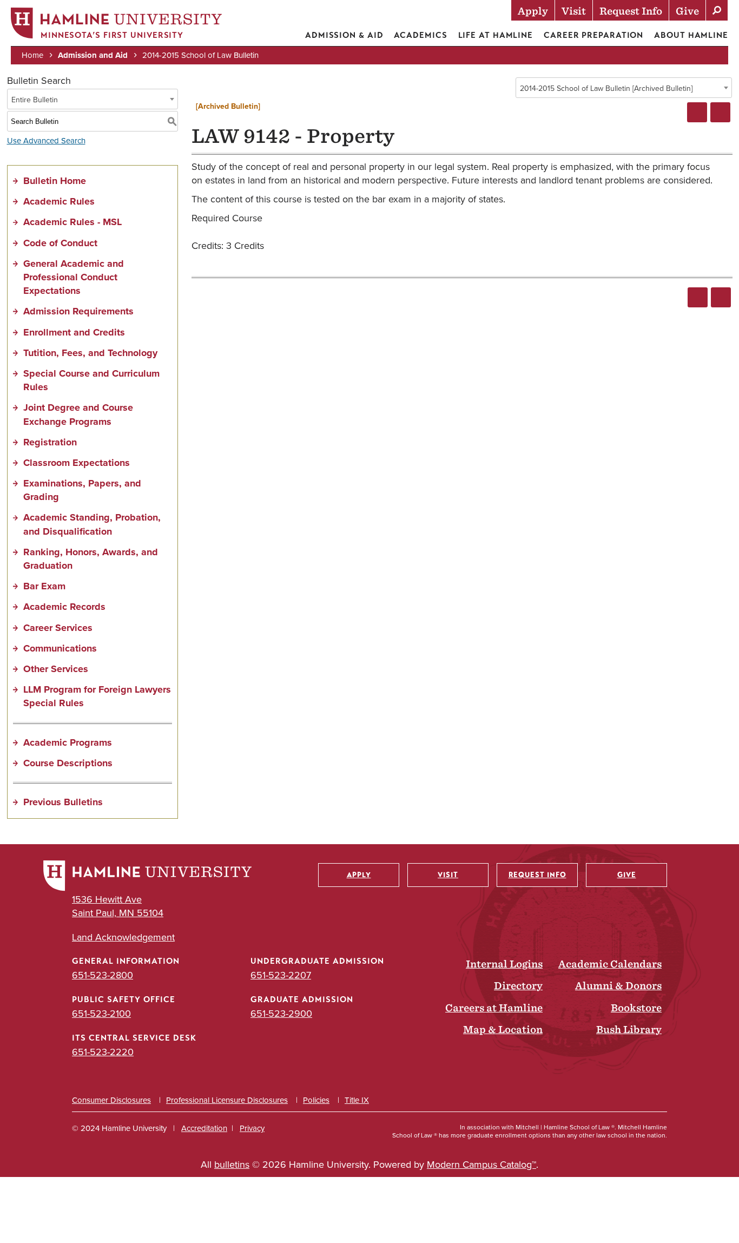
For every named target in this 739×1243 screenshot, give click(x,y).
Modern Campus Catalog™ (481, 1164)
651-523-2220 (103, 1051)
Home (32, 55)
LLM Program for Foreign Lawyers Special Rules (97, 696)
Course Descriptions (68, 763)
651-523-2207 (280, 975)
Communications (60, 648)
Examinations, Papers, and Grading (82, 490)
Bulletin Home (54, 181)
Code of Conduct (60, 243)
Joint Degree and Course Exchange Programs (78, 414)
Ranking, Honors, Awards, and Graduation (90, 559)
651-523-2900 (281, 1013)
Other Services (55, 669)
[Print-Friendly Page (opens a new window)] (697, 112)
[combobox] (624, 87)
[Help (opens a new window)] (720, 112)
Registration (50, 442)
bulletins (231, 1164)
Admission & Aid (344, 35)
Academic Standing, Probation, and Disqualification (92, 524)
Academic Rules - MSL (72, 222)
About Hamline (691, 35)
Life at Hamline (495, 35)
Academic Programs (67, 742)
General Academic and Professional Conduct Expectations (73, 277)
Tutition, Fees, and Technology (90, 353)
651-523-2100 (101, 1013)
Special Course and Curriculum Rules (91, 380)
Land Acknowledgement (123, 937)
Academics (420, 35)
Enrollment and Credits (74, 332)
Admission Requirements (78, 311)
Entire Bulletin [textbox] (34, 99)
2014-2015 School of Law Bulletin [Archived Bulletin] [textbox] (606, 88)
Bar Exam (44, 586)
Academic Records (64, 607)
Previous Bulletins (63, 802)
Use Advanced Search (46, 140)
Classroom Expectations (76, 463)
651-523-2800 (102, 975)
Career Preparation (593, 35)
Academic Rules (59, 201)
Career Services (58, 628)
